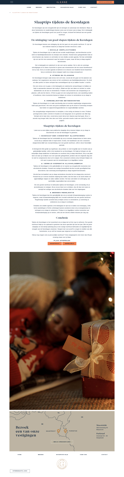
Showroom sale (66, 7)
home (29, 7)
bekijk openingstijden (62, 441)
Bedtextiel (51, 7)
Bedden (39, 7)
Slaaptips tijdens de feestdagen (25, 12)
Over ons (82, 7)
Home (19, 454)
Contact (93, 7)
